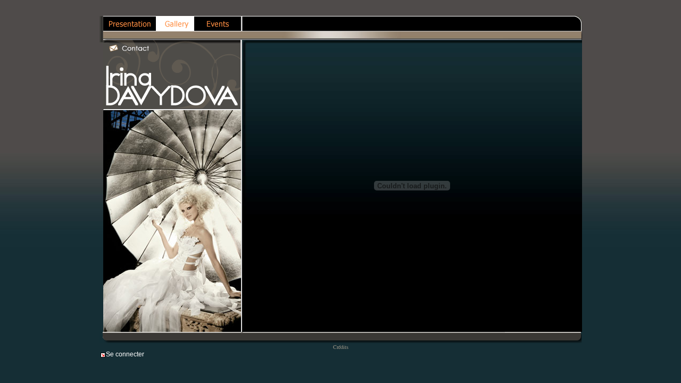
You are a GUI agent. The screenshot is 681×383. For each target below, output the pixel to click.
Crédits (340, 347)
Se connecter (125, 354)
